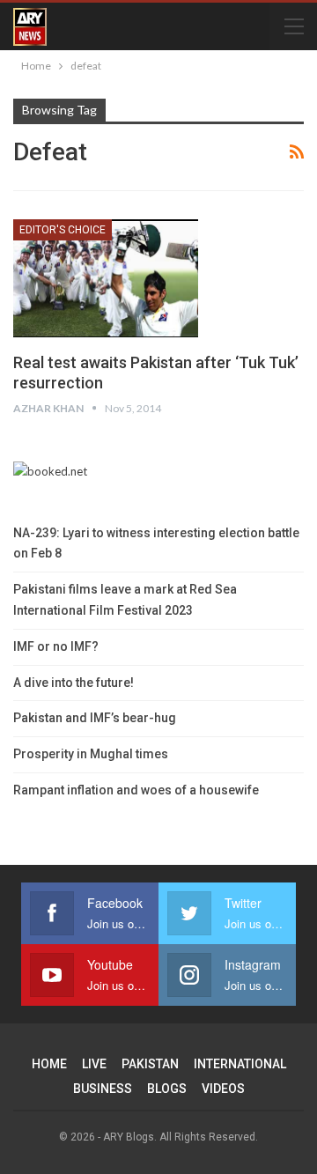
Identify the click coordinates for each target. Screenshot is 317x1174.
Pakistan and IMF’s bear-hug (94, 718)
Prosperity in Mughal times (90, 754)
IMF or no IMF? (56, 646)
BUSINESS (102, 1089)
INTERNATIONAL (240, 1064)
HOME (49, 1064)
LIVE (94, 1064)
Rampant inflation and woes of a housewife (136, 790)
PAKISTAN (150, 1064)
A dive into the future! (73, 683)
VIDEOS (223, 1089)
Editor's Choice (62, 230)
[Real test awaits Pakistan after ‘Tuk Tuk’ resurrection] (105, 278)
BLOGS (167, 1089)
